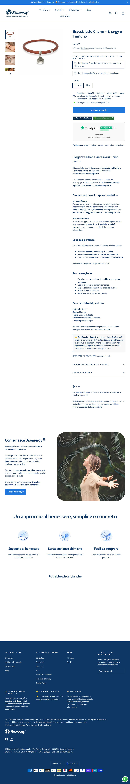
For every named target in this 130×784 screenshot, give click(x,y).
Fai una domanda (82, 372)
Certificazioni (10, 666)
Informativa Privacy (43, 678)
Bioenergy (74, 10)
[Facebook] (6, 739)
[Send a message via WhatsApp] (125, 779)
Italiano (55, 763)
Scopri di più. (10, 709)
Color (76, 81)
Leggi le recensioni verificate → (48, 699)
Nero (88, 85)
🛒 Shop (43, 10)
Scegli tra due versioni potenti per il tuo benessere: (97, 58)
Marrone (78, 85)
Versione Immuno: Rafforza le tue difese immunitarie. (97, 73)
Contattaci (65, 16)
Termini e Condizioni (44, 674)
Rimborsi (39, 666)
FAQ (37, 670)
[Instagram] (11, 739)
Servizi (58, 10)
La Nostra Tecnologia (13, 662)
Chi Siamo (9, 658)
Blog (88, 10)
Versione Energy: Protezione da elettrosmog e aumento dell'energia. (98, 65)
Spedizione (85, 48)
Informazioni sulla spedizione (90, 364)
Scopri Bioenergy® (15, 492)
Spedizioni (40, 662)
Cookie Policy (41, 683)
